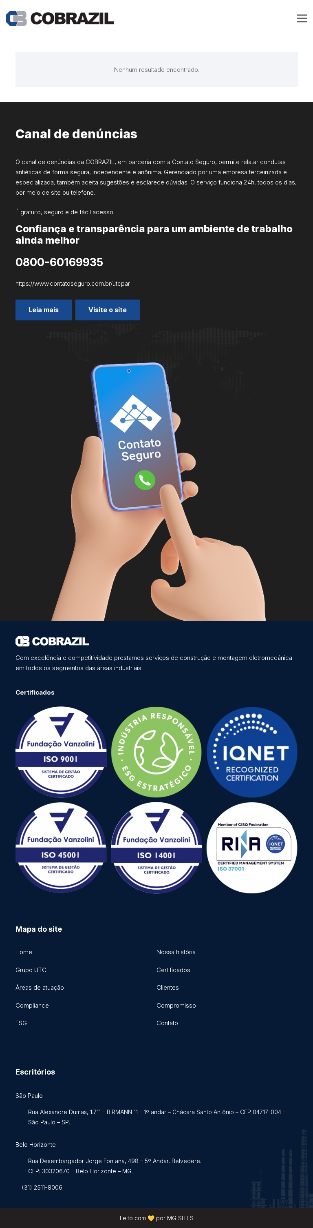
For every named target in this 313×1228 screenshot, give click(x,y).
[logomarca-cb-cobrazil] (60, 18)
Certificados (173, 970)
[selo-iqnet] (252, 752)
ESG (21, 1023)
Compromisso (176, 1005)
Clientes (167, 987)
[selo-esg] (156, 752)
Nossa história (176, 952)
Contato (167, 1023)
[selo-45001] (61, 847)
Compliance (32, 1005)
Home (23, 952)
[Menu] (302, 18)
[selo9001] (61, 752)
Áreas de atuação (39, 987)
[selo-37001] (252, 847)
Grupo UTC (30, 970)
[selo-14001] (156, 847)
